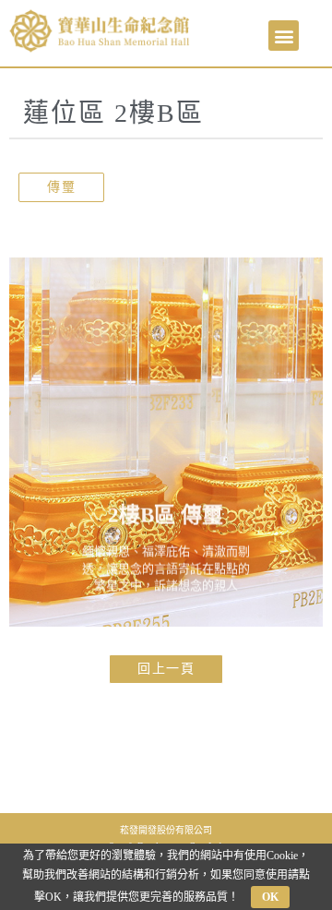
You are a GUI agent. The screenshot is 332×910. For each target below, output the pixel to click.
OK (270, 897)
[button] (283, 35)
